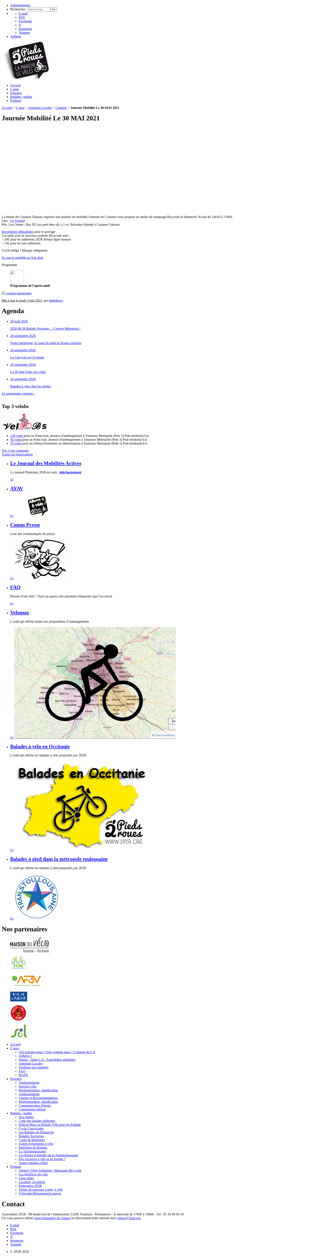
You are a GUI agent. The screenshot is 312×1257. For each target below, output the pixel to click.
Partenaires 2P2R (30, 1186)
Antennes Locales (40, 108)
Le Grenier (17, 220)
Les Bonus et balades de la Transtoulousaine (48, 1155)
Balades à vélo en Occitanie (40, 746)
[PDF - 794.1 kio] (17, 282)
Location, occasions (32, 1182)
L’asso (14, 89)
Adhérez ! (25, 1056)
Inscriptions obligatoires (18, 232)
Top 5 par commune (15, 450)
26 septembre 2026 (23, 364)
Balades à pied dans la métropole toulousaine (59, 859)
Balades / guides (21, 97)
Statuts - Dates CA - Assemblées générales (47, 1059)
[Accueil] (26, 79)
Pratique (15, 100)
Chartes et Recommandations (38, 1098)
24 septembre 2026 (23, 350)
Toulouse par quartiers (33, 1067)
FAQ (15, 587)
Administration (20, 5)
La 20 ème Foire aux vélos (28, 372)
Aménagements (29, 1082)
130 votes (17, 436)
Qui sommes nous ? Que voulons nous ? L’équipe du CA (57, 1052)
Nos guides (26, 1117)
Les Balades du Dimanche (36, 1132)
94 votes (16, 439)
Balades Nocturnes (31, 1136)
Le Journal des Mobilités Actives (45, 463)
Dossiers (16, 93)
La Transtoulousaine (32, 1151)
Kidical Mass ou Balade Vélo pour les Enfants (50, 1124)
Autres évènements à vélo (36, 1144)
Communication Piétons (35, 1105)
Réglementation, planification (38, 1090)
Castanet (61, 108)
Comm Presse (25, 525)
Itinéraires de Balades (33, 1147)
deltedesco (56, 300)
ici (11, 479)
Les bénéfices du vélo (33, 1174)
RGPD (23, 1075)
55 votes (16, 443)
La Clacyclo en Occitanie (27, 357)
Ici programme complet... (18, 393)
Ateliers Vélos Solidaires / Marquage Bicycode (50, 1170)
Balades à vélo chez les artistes (30, 386)
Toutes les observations (17, 454)
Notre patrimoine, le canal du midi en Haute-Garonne (46, 343)
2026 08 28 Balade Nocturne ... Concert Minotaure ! (45, 328)
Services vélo (28, 1086)
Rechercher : (18, 9)
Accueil (15, 85)
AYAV (16, 488)
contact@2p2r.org (129, 1218)
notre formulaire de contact (52, 1218)
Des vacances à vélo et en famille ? (42, 1159)
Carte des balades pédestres (37, 1121)
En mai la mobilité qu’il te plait (22, 257)
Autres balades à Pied (33, 1163)
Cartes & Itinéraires (32, 1140)
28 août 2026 (19, 321)
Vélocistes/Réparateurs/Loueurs (40, 1193)
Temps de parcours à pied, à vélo (41, 1189)
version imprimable (18, 293)
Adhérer (15, 36)
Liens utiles (26, 1178)
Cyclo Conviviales (31, 1128)
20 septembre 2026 (23, 336)
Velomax (19, 612)
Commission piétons (32, 1109)
